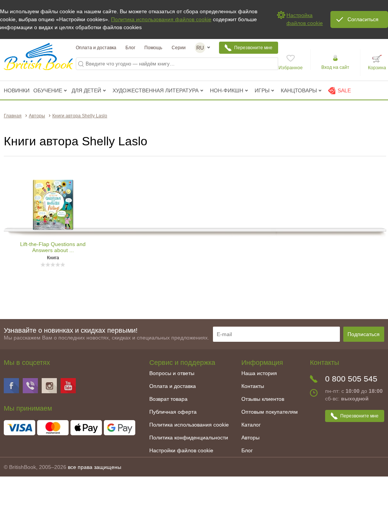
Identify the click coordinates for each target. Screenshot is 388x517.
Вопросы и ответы (171, 373)
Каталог (251, 425)
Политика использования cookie (189, 425)
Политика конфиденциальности (188, 437)
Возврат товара (168, 399)
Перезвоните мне (253, 47)
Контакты (252, 386)
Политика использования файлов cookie (161, 19)
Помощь (153, 47)
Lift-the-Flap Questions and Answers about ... (53, 247)
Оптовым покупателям (269, 412)
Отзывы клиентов (262, 399)
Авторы (250, 437)
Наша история (259, 373)
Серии (179, 47)
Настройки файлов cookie (181, 450)
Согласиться (363, 19)
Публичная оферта (173, 412)
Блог (130, 47)
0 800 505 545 (351, 378)
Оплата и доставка (96, 47)
